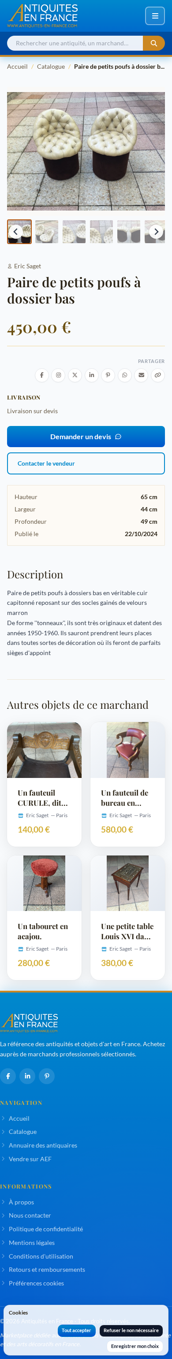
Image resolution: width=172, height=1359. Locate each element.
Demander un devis (80, 436)
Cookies (18, 1312)
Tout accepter (76, 1330)
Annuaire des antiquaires (43, 1145)
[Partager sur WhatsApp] (125, 375)
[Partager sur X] (75, 375)
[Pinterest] (47, 1076)
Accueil (17, 66)
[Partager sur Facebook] (42, 375)
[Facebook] (8, 1076)
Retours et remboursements (47, 1269)
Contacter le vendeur (46, 463)
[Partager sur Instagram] (58, 375)
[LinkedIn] (27, 1076)
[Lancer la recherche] (154, 43)
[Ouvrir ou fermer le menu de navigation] (155, 16)
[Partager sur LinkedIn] (92, 375)
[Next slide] (156, 232)
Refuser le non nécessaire (131, 1330)
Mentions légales (32, 1242)
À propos (21, 1202)
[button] (46, 231)
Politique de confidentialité (46, 1229)
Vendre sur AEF (30, 1159)
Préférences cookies (36, 1283)
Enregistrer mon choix (135, 1346)
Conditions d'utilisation (41, 1256)
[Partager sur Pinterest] (108, 375)
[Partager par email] (141, 375)
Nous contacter (30, 1215)
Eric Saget (27, 266)
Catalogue (51, 66)
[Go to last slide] (16, 232)
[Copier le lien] (158, 375)
